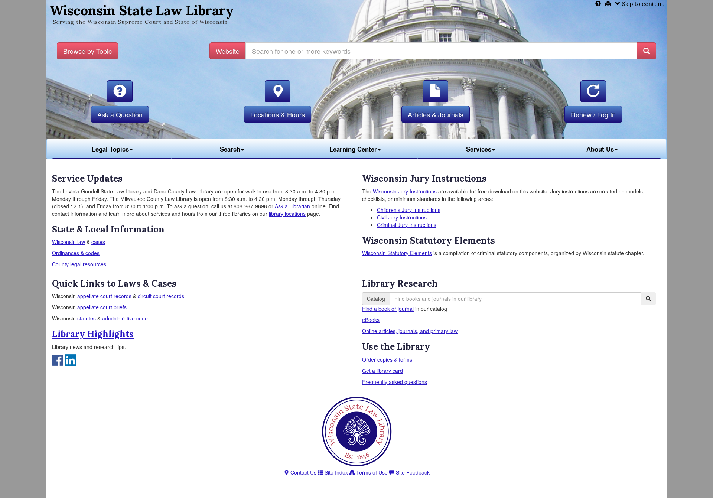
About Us (600, 148)
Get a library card (382, 370)
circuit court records (160, 296)
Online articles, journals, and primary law (410, 331)
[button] (120, 91)
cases (98, 241)
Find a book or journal (388, 308)
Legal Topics (110, 148)
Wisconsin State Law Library (142, 10)
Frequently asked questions (394, 381)
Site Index (335, 472)
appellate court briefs (102, 307)
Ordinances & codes (76, 253)
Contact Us (302, 472)
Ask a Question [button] (120, 114)
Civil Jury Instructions (402, 217)
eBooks (371, 319)
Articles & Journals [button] (435, 114)
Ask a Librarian (292, 206)
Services (478, 148)
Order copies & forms (387, 359)
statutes (86, 318)
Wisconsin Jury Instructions (405, 191)
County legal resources (79, 264)
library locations (287, 213)
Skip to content (642, 3)
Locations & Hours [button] (277, 114)
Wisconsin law (68, 241)
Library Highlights (93, 334)
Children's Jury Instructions (408, 210)
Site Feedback (412, 472)
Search (230, 148)
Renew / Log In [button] (593, 114)
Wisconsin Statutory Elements (397, 253)
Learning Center (353, 148)
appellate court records (104, 296)
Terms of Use (371, 472)
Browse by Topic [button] (87, 51)
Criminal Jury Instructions (406, 224)
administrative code (125, 318)
